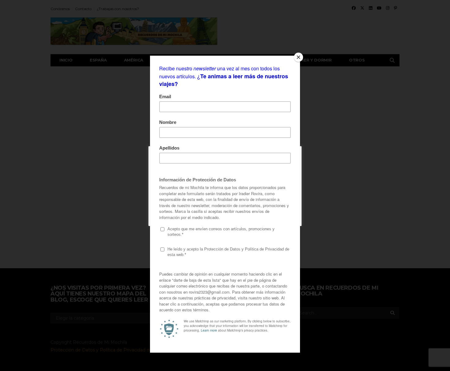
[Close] (298, 57)
